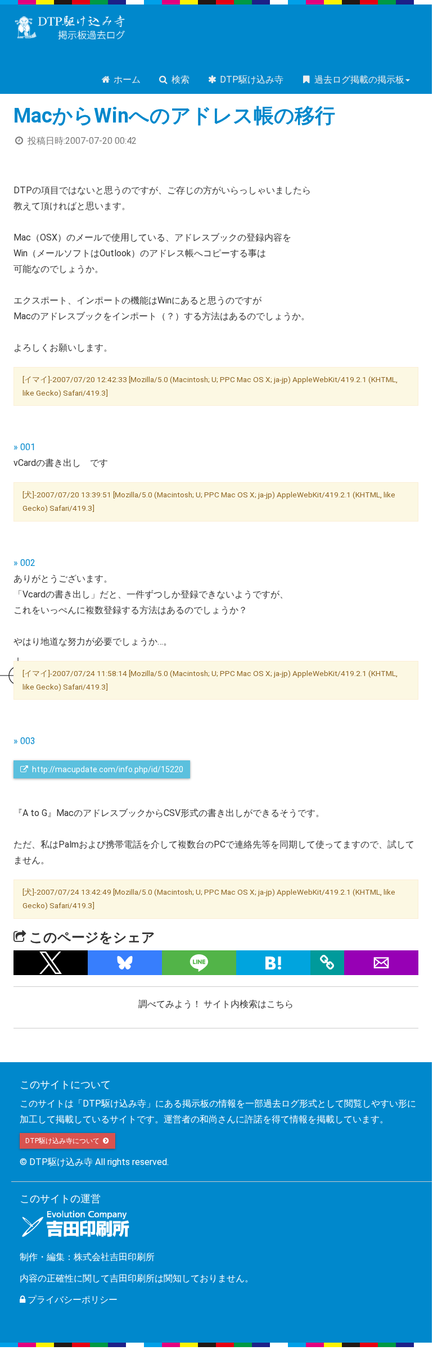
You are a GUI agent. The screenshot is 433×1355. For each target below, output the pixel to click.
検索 (179, 79)
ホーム (126, 79)
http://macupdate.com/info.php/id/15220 (106, 769)
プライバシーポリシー (71, 1299)
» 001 (24, 447)
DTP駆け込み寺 (250, 79)
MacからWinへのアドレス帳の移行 (174, 116)
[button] (50, 962)
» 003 (24, 741)
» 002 (24, 563)
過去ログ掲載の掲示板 (358, 79)
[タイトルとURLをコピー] (327, 962)
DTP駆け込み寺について (63, 1141)
